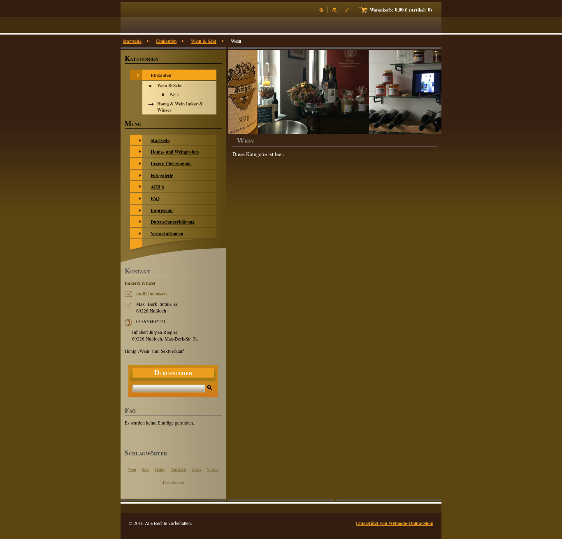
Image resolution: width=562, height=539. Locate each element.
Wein (132, 469)
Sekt (145, 469)
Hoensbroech (173, 482)
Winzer (212, 469)
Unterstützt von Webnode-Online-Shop (394, 523)
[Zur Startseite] (321, 10)
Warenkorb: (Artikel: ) (401, 10)
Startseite (132, 40)
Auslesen (178, 469)
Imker (196, 469)
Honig (160, 469)
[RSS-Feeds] (347, 10)
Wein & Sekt (203, 40)
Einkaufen (166, 40)
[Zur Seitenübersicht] (334, 10)
